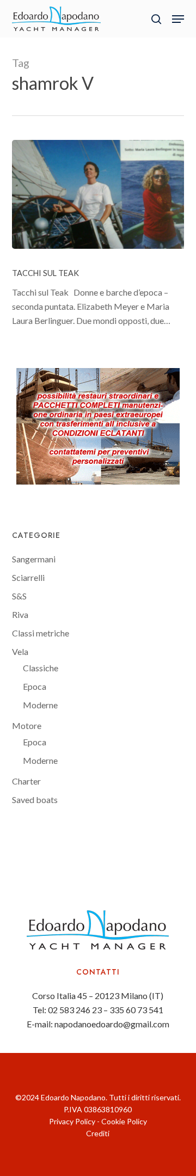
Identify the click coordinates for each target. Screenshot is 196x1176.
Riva (20, 614)
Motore (26, 725)
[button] (178, 19)
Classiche (40, 668)
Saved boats (35, 799)
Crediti (97, 1133)
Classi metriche (40, 633)
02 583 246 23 (75, 1009)
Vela (20, 651)
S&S (19, 596)
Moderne (40, 705)
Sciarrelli (28, 577)
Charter (26, 781)
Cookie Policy (124, 1121)
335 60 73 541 (136, 1009)
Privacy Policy (72, 1121)
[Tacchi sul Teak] (98, 194)
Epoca (34, 686)
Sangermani (34, 559)
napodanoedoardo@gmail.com (111, 1024)
